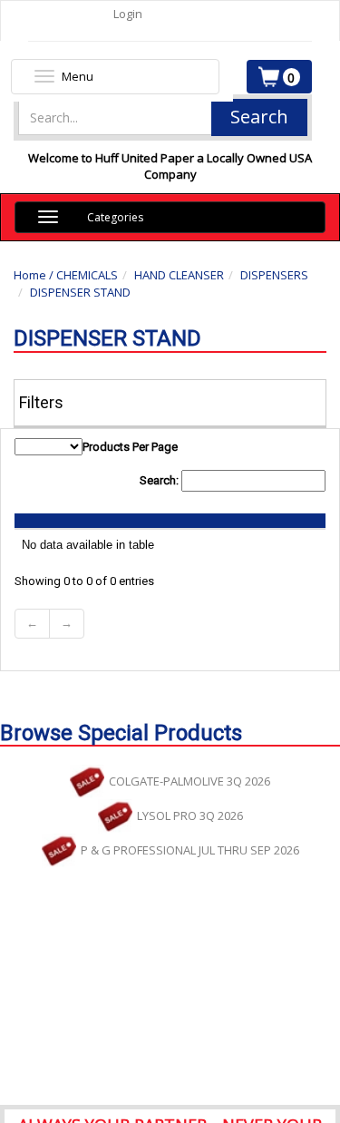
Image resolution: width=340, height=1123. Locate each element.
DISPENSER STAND (80, 292)
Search (259, 116)
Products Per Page (130, 447)
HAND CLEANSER (179, 275)
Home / (35, 275)
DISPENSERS (274, 275)
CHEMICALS (87, 275)
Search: (160, 480)
